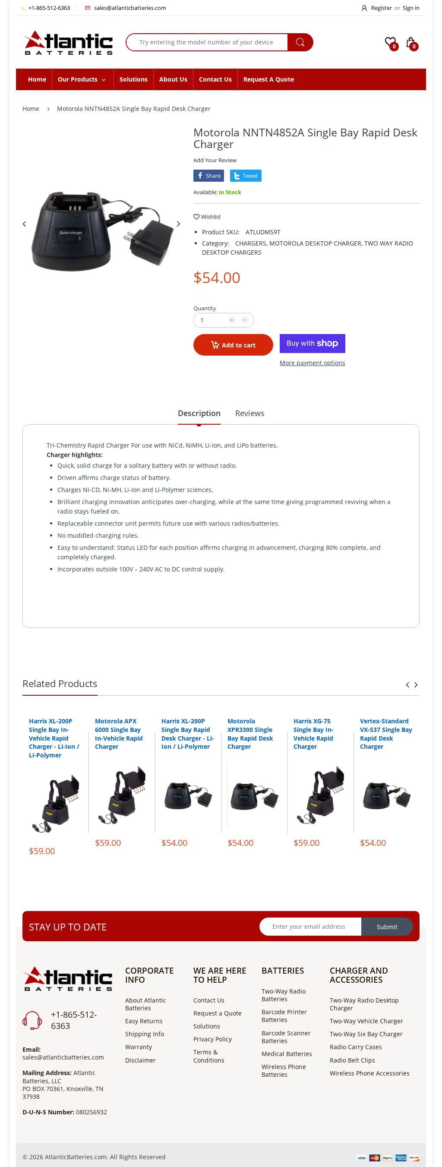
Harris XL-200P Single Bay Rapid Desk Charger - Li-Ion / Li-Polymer (187, 734)
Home (30, 108)
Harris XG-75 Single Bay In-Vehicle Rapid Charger (314, 734)
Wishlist (211, 217)
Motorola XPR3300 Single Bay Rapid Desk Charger (250, 734)
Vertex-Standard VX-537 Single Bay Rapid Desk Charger (386, 734)
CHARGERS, (251, 243)
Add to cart (239, 345)
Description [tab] (199, 413)
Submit (387, 927)
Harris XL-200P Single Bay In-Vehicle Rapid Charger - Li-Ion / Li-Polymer (54, 738)
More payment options (312, 363)
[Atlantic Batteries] (67, 42)
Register (381, 8)
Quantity (204, 308)
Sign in (411, 8)
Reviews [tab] (250, 413)
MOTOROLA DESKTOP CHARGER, (316, 243)
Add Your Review (215, 160)
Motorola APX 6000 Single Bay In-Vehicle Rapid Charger (119, 734)
